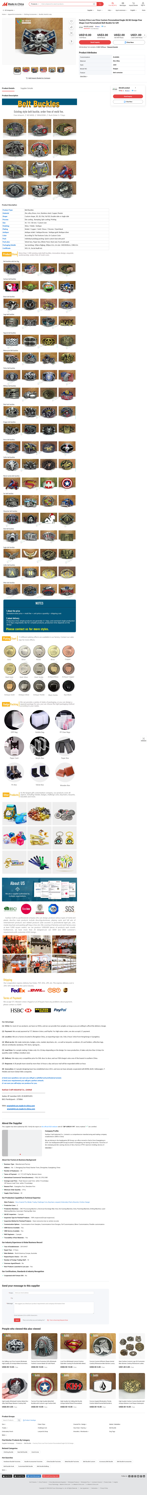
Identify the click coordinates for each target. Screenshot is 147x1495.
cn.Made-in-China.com (92, 1484)
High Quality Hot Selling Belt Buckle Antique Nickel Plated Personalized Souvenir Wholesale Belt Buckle (71, 1403)
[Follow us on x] (132, 1476)
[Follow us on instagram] (135, 1476)
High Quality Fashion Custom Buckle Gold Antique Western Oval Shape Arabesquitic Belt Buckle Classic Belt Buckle (131, 1403)
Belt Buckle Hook (9, 1466)
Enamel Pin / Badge (80, 1424)
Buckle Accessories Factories (33, 1461)
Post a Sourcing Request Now (57, 1320)
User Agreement (84, 1488)
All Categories (9, 10)
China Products (43, 1482)
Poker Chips (41, 1424)
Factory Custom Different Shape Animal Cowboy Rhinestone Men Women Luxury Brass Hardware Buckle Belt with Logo (102, 1363)
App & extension (121, 10)
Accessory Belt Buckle (106, 1461)
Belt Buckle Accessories (124, 1461)
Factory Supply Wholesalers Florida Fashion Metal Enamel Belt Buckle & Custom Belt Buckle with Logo (101, 1403)
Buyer (99, 10)
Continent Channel (97, 1482)
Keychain (51, 1202)
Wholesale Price (85, 1482)
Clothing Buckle (8, 1452)
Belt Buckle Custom (89, 1461)
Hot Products (32, 1482)
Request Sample (112, 47)
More (4, 1470)
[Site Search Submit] (100, 4)
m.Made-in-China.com (78, 1484)
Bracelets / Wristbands (81, 1431)
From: (11, 1293)
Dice (17, 1202)
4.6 (121, 91)
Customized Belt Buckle (25, 1466)
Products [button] (34, 4)
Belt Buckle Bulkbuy (43, 1466)
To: (12, 1298)
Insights (116, 1482)
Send (17, 1320)
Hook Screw (35, 1452)
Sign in (143, 5)
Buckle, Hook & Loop (45, 14)
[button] (94, 4)
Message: (10, 1303)
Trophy (34, 1202)
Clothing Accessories (30, 14)
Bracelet (76, 1202)
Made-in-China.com (65, 1484)
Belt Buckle (112, 1428)
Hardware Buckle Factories (12, 1461)
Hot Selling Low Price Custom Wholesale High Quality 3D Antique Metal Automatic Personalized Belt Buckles (14, 1363)
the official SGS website (49, 1127)
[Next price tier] (144, 35)
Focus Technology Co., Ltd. (59, 1488)
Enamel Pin (23, 1202)
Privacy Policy (104, 1488)
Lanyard (57, 1202)
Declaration (94, 1488)
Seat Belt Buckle (22, 1452)
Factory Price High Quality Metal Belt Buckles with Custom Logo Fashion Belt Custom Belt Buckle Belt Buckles (43, 1403)
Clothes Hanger (84, 1202)
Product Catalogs (30, 1420)
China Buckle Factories (54, 1461)
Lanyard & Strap (43, 1431)
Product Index (107, 1482)
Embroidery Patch (66, 1202)
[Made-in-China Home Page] (13, 4)
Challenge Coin (42, 1202)
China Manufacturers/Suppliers (57, 1482)
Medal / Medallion (114, 1424)
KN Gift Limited (88, 26)
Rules (143, 10)
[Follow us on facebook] (129, 1476)
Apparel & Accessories (15, 14)
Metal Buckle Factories (72, 1461)
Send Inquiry (95, 42)
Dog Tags (112, 1431)
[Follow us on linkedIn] (144, 1476)
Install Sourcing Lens (51, 1476)
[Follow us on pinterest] (141, 1476)
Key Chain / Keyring (80, 1428)
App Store (7, 1476)
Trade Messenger (33, 1476)
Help (109, 10)
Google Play (19, 1476)
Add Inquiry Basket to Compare (39, 78)
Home (4, 14)
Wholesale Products (73, 1482)
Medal (29, 1202)
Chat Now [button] (130, 42)
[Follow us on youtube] (138, 1476)
